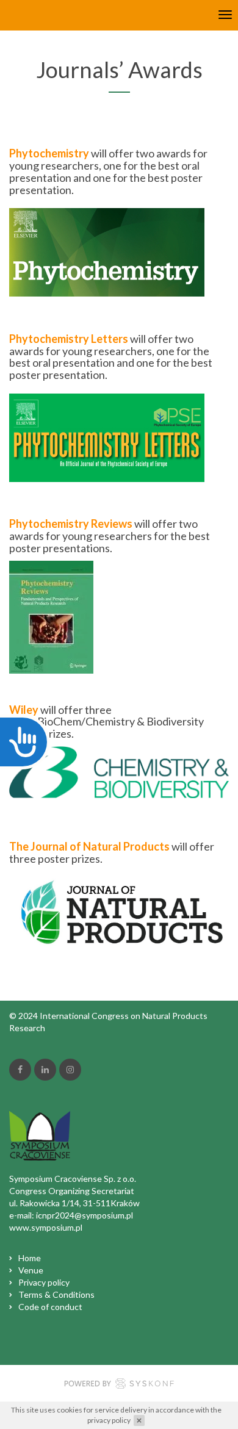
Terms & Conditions (56, 1294)
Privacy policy (44, 1282)
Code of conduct (50, 1306)
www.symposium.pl (45, 1227)
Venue (30, 1270)
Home (29, 1258)
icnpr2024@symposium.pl (84, 1215)
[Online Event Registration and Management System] (119, 1385)
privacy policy (109, 1420)
